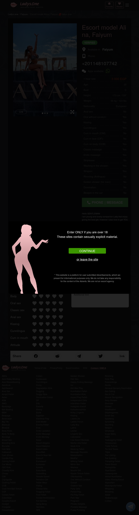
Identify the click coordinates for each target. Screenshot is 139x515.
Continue (87, 251)
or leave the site (87, 259)
